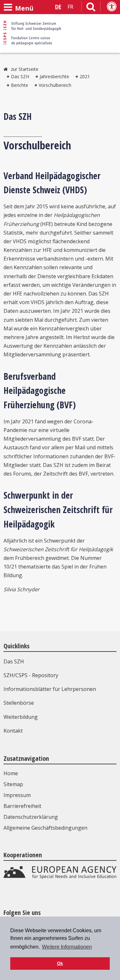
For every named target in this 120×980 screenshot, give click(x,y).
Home (11, 773)
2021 (85, 76)
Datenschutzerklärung (31, 816)
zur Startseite (24, 69)
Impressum (17, 795)
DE (58, 6)
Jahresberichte (54, 76)
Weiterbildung (21, 716)
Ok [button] (60, 963)
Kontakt (13, 730)
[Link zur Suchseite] (90, 8)
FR (70, 6)
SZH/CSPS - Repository (31, 675)
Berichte (19, 85)
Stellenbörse (19, 702)
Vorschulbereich (55, 85)
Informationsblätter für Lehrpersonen (50, 689)
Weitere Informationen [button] (67, 947)
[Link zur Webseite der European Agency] (60, 877)
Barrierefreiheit (22, 806)
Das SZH (20, 76)
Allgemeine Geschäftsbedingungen (45, 827)
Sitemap (13, 784)
